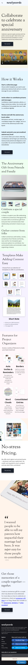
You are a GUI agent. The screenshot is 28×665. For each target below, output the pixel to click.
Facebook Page (20, 640)
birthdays (15, 603)
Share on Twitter (20, 648)
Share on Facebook (21, 644)
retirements (7, 603)
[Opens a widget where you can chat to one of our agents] (21, 662)
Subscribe (15, 659)
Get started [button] (7, 44)
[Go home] (14, 2)
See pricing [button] (7, 470)
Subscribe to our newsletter (9, 652)
